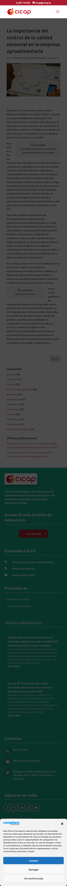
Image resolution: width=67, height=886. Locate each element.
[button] (62, 823)
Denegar (34, 869)
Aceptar (33, 860)
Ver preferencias (33, 878)
